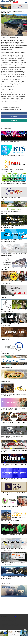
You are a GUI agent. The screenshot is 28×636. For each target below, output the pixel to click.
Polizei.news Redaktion (14, 37)
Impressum (4, 616)
